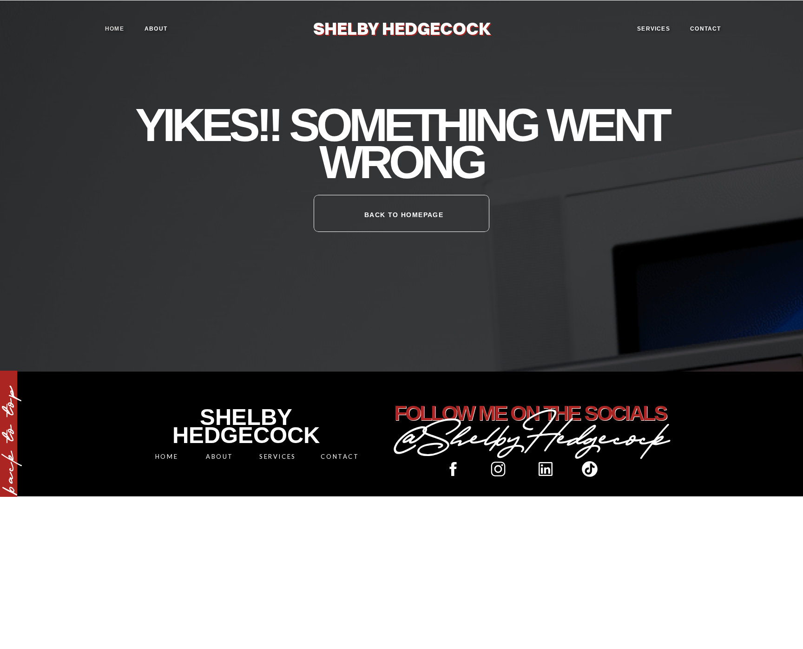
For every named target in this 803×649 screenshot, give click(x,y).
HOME (166, 456)
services (653, 29)
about (156, 29)
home (114, 29)
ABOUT (219, 456)
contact (705, 29)
